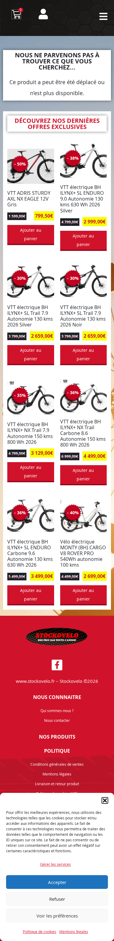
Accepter (57, 882)
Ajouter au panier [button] (30, 234)
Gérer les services (55, 864)
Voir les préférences (57, 916)
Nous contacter (57, 720)
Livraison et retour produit (57, 783)
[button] (105, 800)
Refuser (57, 899)
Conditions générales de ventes (57, 764)
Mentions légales (73, 931)
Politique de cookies (39, 931)
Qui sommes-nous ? (57, 710)
